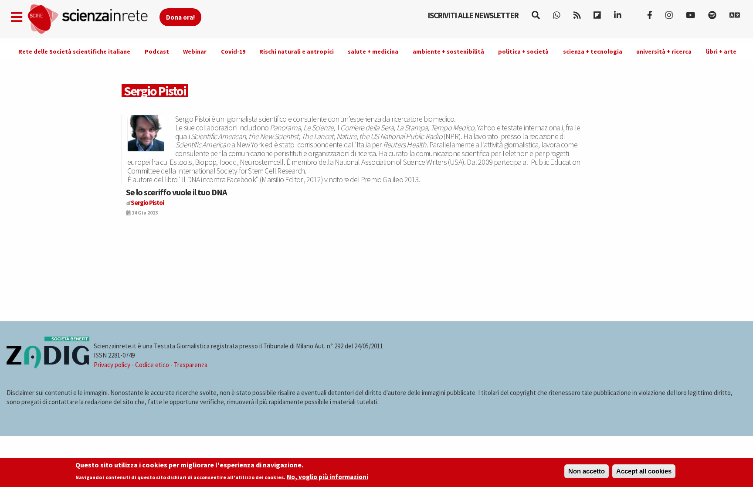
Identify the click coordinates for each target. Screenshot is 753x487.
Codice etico (152, 365)
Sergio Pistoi (147, 202)
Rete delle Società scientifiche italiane (74, 51)
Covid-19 (233, 51)
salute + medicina (373, 51)
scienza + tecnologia (592, 51)
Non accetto (586, 471)
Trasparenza (190, 365)
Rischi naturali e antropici (296, 51)
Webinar (195, 51)
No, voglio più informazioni (327, 477)
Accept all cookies (644, 471)
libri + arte (721, 51)
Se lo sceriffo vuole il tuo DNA (176, 192)
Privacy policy (112, 365)
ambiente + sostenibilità (448, 51)
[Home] (93, 19)
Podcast (157, 51)
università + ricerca (664, 51)
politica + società (523, 51)
